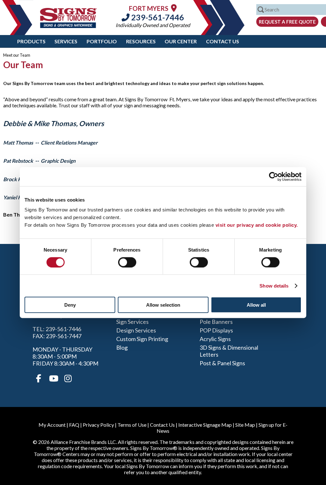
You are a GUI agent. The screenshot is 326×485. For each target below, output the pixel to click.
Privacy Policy (98, 425)
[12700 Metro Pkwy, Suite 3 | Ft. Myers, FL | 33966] (174, 7)
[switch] (127, 262)
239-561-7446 (157, 17)
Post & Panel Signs (222, 363)
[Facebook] (38, 379)
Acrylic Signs (215, 338)
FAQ (74, 425)
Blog (122, 347)
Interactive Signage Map (205, 425)
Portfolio (102, 41)
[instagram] (68, 379)
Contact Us (222, 41)
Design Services (136, 330)
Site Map (245, 425)
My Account (52, 425)
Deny (70, 305)
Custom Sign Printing (142, 338)
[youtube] (53, 379)
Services (65, 41)
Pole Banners (216, 321)
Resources (141, 41)
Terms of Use (131, 425)
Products (31, 41)
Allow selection (163, 305)
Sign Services (132, 321)
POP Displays (216, 330)
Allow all (256, 305)
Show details (273, 285)
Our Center (181, 41)
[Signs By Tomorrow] (68, 26)
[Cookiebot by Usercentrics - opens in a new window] (273, 176)
